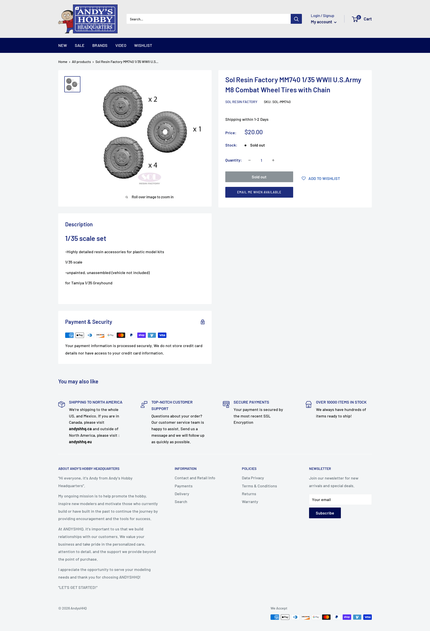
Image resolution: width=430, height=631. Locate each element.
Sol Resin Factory (241, 101)
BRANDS (100, 45)
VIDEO (120, 45)
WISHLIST (143, 45)
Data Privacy (253, 477)
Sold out (259, 176)
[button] (293, 193)
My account (322, 21)
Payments (184, 485)
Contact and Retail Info (195, 477)
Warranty (250, 501)
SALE (79, 45)
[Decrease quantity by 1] (249, 160)
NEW (62, 45)
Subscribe (325, 512)
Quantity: (233, 160)
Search (181, 501)
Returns (249, 493)
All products (81, 61)
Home (62, 61)
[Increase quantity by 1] (273, 160)
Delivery (182, 493)
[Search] (296, 19)
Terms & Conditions (259, 485)
